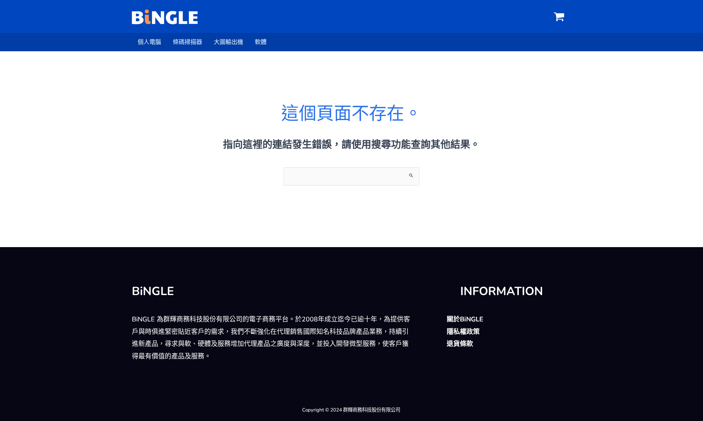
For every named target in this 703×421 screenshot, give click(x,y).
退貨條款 (460, 343)
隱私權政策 (463, 331)
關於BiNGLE (465, 319)
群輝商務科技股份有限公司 (371, 410)
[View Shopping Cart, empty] (559, 16)
